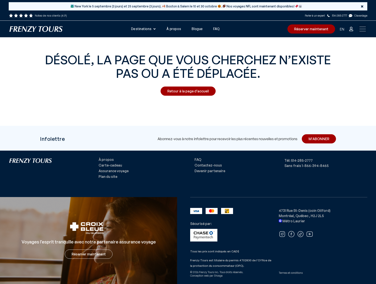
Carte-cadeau (110, 165)
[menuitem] (342, 29)
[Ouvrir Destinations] (154, 29)
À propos (106, 159)
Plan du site (108, 176)
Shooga (218, 275)
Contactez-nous (208, 165)
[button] (363, 29)
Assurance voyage (114, 171)
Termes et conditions (291, 272)
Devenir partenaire (210, 171)
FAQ (198, 159)
